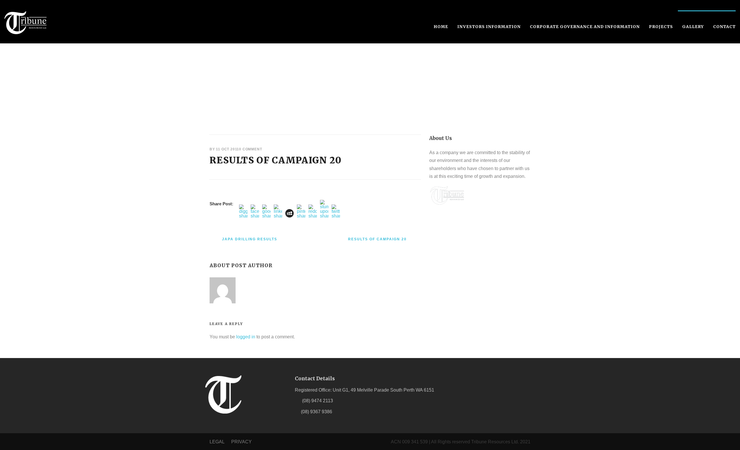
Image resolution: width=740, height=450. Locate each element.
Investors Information (489, 26)
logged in (245, 336)
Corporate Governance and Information (585, 26)
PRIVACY (241, 441)
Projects (661, 26)
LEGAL (217, 441)
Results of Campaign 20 (276, 160)
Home (441, 26)
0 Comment (250, 149)
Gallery (693, 26)
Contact (724, 26)
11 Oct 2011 (227, 149)
